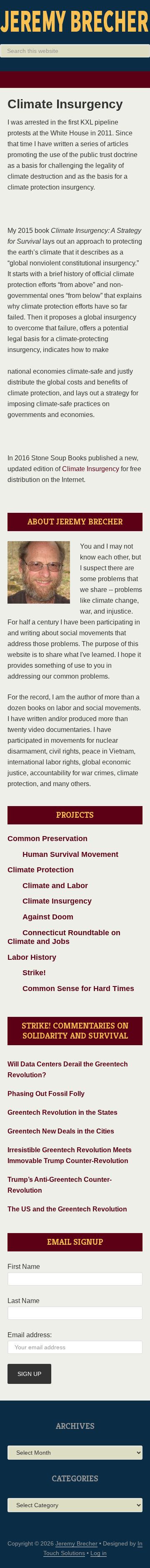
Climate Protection (41, 870)
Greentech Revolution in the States (63, 1112)
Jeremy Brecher (75, 20)
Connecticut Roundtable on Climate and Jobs (64, 937)
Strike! (27, 973)
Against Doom (40, 917)
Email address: (30, 1334)
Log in (98, 1553)
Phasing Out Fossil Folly (46, 1093)
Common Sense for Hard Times (71, 988)
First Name (24, 1266)
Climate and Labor (48, 885)
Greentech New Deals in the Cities (61, 1131)
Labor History (32, 957)
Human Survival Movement (63, 854)
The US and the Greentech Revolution (67, 1209)
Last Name (24, 1300)
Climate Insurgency (90, 468)
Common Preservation (48, 838)
